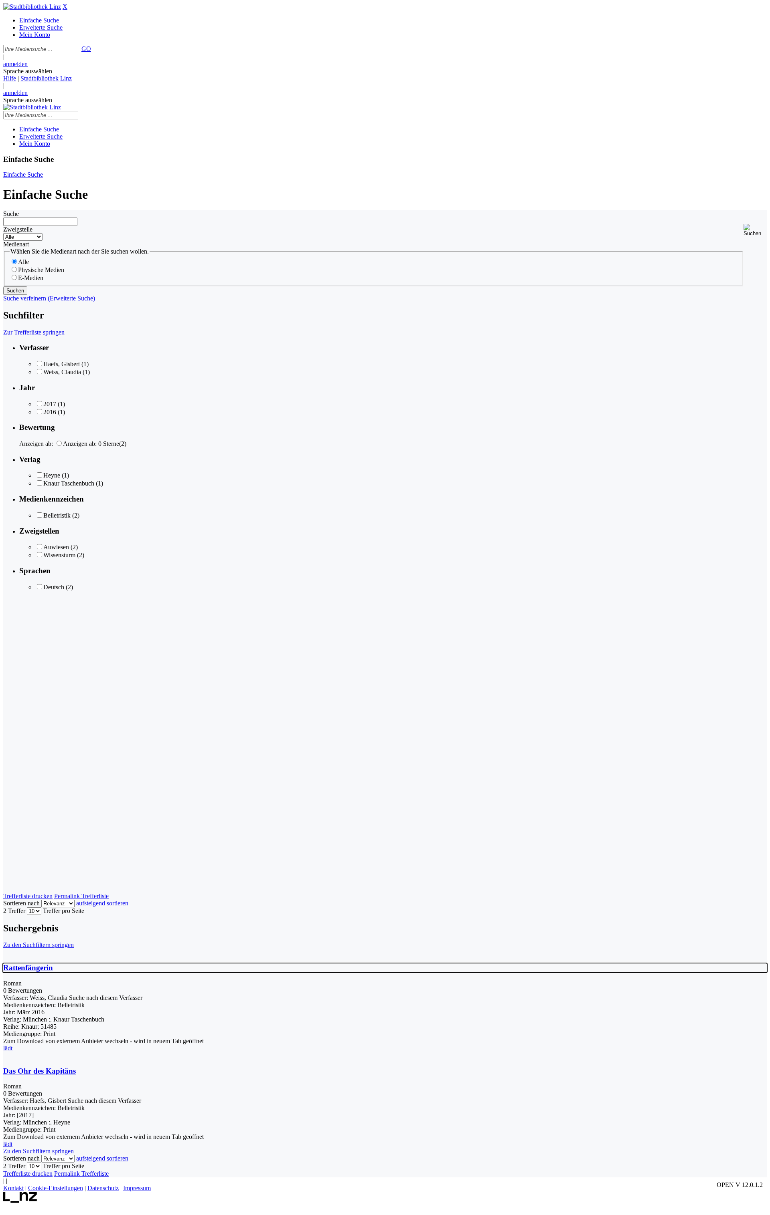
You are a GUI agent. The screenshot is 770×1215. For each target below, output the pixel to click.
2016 (49, 412)
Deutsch (53, 587)
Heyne (51, 475)
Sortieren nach (21, 903)
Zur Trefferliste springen (34, 332)
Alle (23, 261)
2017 (49, 404)
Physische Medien (41, 269)
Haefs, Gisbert (61, 364)
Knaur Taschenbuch (68, 483)
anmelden (15, 63)
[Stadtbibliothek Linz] (32, 6)
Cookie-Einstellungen (55, 1188)
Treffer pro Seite (63, 910)
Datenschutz (103, 1188)
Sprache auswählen (27, 71)
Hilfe (9, 78)
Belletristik (57, 515)
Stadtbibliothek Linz (46, 78)
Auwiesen (56, 547)
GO (86, 48)
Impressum (137, 1188)
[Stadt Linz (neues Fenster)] (20, 1200)
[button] (755, 230)
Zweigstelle (17, 229)
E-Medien (30, 277)
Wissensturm (59, 555)
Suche (11, 213)
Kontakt (13, 1188)
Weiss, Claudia (62, 372)
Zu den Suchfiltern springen (38, 944)
